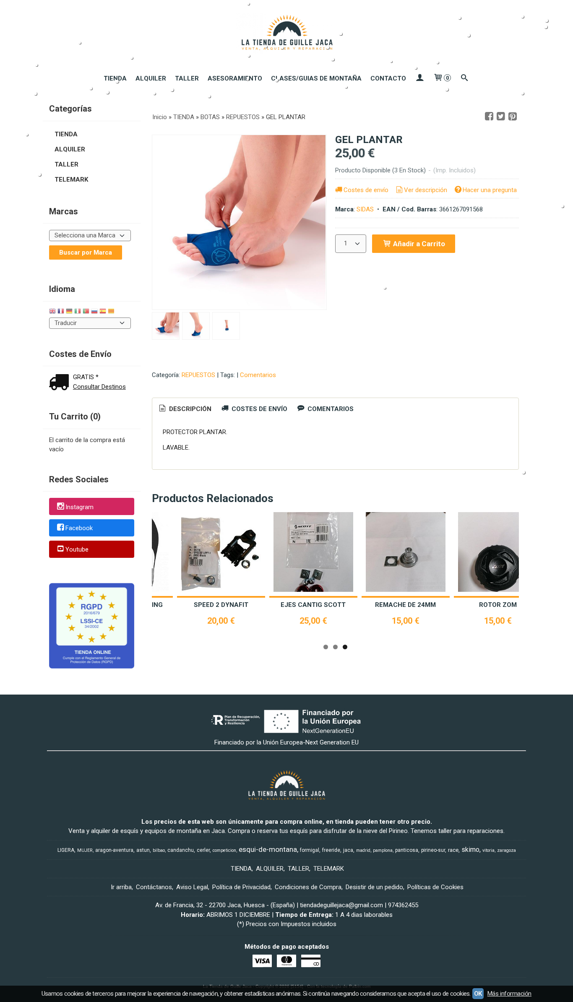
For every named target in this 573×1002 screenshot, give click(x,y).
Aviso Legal (192, 887)
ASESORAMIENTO (235, 78)
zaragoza (506, 850)
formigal (309, 850)
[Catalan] (112, 312)
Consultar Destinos (99, 386)
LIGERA (65, 850)
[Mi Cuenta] (420, 78)
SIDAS (365, 209)
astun (143, 850)
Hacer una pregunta (490, 190)
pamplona (383, 850)
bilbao (159, 850)
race (453, 850)
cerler (203, 850)
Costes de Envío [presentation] (258, 409)
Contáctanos (154, 887)
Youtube (77, 549)
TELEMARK (71, 179)
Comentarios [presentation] (330, 409)
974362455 (403, 905)
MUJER (85, 850)
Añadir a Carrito (418, 243)
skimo (470, 850)
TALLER (187, 78)
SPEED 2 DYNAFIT (221, 605)
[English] (52, 312)
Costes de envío (366, 190)
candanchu (180, 850)
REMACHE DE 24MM (405, 605)
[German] (69, 312)
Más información (509, 993)
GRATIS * (86, 377)
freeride (331, 850)
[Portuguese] (86, 312)
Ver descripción (425, 190)
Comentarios (258, 375)
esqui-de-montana (268, 849)
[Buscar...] (464, 78)
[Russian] (94, 312)
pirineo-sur (433, 850)
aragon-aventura (114, 850)
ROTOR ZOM (498, 605)
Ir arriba (121, 887)
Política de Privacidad (241, 887)
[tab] (184, 409)
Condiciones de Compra (308, 887)
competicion (224, 850)
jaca (348, 850)
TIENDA (115, 78)
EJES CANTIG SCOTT (313, 605)
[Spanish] (102, 312)
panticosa (406, 850)
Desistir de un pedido (374, 887)
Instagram (79, 507)
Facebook (79, 528)
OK (478, 993)
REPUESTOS (198, 375)
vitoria (488, 850)
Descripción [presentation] (189, 409)
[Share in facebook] (489, 116)
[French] (60, 312)
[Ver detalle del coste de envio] (61, 383)
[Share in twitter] (501, 116)
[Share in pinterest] (512, 116)
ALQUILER (150, 78)
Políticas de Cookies (435, 887)
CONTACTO (388, 78)
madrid (363, 850)
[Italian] (77, 312)
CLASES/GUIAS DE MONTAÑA (316, 78)
